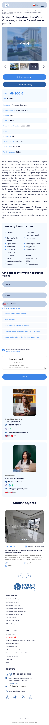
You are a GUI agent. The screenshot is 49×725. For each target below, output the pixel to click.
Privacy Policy (24, 719)
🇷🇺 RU (35, 5)
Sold (10, 11)
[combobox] (6, 304)
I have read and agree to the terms (18, 350)
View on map (13, 683)
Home (4, 11)
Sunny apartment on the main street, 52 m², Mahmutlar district (23, 552)
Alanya (29, 11)
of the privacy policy (13, 351)
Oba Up (37, 11)
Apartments (20, 11)
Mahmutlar (39, 546)
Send (24, 377)
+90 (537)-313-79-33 (22, 674)
